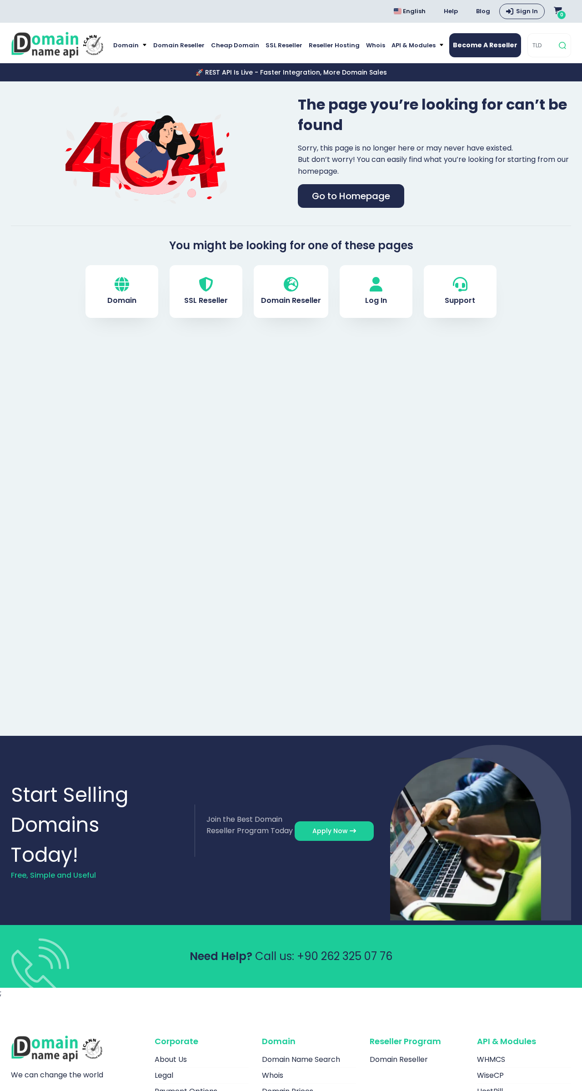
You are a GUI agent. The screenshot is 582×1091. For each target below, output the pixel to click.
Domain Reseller (179, 45)
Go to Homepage (351, 196)
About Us (171, 1059)
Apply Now (331, 830)
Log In (376, 300)
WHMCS (491, 1059)
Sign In (527, 11)
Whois (375, 45)
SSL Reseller (284, 45)
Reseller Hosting (334, 45)
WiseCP (490, 1075)
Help (451, 11)
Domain (126, 45)
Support (460, 300)
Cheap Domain (235, 45)
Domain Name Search (301, 1059)
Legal (164, 1075)
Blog (483, 11)
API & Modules (414, 45)
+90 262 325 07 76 (344, 956)
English (413, 11)
